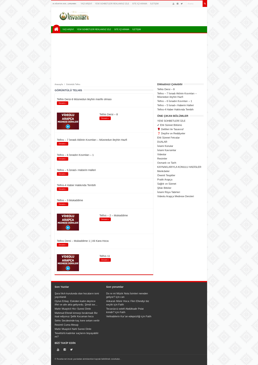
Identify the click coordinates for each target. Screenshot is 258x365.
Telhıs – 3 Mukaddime (70, 200)
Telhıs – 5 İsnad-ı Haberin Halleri (76, 170)
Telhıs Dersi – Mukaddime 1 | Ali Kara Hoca (83, 240)
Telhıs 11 (104, 256)
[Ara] (205, 3)
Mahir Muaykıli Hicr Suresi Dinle (73, 308)
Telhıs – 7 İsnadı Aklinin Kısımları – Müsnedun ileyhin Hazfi (92, 139)
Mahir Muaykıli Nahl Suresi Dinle (73, 329)
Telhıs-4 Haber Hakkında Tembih (76, 185)
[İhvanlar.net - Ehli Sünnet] (56, 29)
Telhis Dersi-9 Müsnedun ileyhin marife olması (84, 99)
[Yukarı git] (252, 360)
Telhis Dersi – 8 (108, 114)
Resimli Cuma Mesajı (67, 324)
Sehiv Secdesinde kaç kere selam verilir (77, 320)
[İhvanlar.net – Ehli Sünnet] (74, 21)
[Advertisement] (129, 58)
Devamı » (62, 103)
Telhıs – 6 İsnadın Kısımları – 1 (75, 154)
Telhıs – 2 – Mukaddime (113, 215)
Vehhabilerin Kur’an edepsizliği (123, 316)
